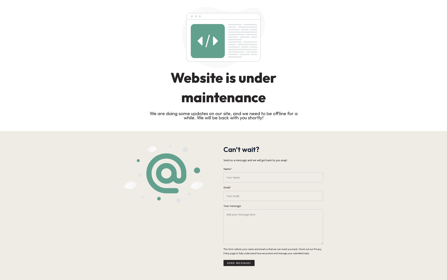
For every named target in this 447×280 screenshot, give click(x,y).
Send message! (239, 263)
